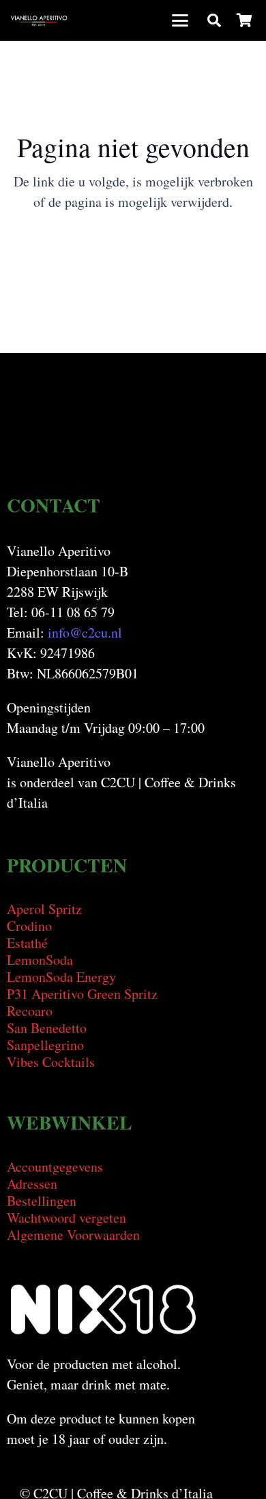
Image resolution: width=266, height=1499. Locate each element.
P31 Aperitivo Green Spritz (82, 994)
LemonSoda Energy (61, 977)
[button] (180, 20)
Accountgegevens (55, 1166)
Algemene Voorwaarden (73, 1234)
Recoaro (30, 1011)
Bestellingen (41, 1200)
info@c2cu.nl (85, 632)
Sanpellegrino (45, 1045)
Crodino (29, 926)
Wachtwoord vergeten (66, 1217)
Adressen (32, 1183)
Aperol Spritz (44, 909)
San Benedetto (47, 1028)
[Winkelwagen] (244, 20)
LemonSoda (40, 960)
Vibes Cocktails (51, 1062)
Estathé (27, 943)
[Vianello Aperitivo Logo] (39, 20)
